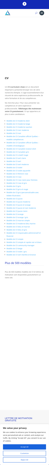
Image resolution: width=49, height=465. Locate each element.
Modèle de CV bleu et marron (18, 227)
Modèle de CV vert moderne (18, 164)
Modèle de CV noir (14, 133)
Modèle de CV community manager (20, 245)
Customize (24, 453)
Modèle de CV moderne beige (18, 124)
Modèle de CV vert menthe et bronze (21, 255)
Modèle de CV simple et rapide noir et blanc (24, 242)
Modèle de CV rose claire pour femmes (22, 180)
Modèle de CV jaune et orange (19, 205)
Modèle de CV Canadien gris (18, 152)
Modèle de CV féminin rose (17, 174)
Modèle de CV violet (14, 167)
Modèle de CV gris (14, 186)
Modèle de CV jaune (14, 199)
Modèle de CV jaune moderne (18, 202)
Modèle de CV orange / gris (17, 217)
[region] (24, 444)
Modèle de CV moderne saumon (19, 127)
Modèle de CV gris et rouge (17, 189)
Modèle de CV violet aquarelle (18, 170)
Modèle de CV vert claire (16, 158)
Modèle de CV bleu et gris (17, 230)
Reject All (24, 460)
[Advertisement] (24, 44)
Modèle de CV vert (14, 161)
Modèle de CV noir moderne (18, 130)
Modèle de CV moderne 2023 (18, 121)
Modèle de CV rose (14, 177)
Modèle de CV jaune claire (17, 211)
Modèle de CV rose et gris (17, 183)
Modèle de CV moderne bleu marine (21, 223)
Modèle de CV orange (15, 214)
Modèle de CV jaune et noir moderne (21, 208)
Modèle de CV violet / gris (17, 251)
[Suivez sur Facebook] (24, 4)
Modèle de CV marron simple (18, 220)
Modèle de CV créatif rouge (17, 155)
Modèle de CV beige (14, 248)
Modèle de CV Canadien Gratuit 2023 (21, 149)
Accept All (24, 447)
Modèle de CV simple (15, 239)
